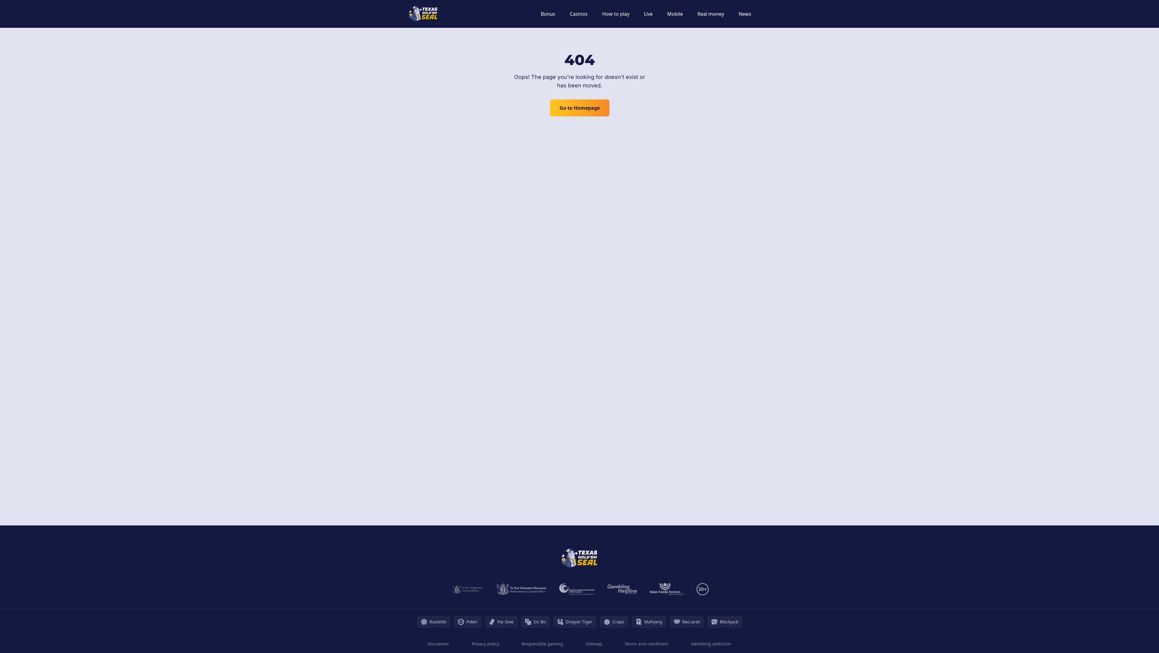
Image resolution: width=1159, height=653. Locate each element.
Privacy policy (485, 644)
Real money (710, 14)
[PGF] (577, 589)
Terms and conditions (646, 644)
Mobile (675, 14)
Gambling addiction (711, 644)
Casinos (579, 14)
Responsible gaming (542, 644)
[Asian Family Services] (667, 589)
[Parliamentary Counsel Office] (521, 589)
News (745, 14)
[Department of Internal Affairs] (467, 589)
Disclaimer (438, 644)
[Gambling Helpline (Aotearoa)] (622, 589)
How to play (615, 14)
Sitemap (594, 644)
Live (648, 14)
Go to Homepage (580, 108)
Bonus (548, 14)
